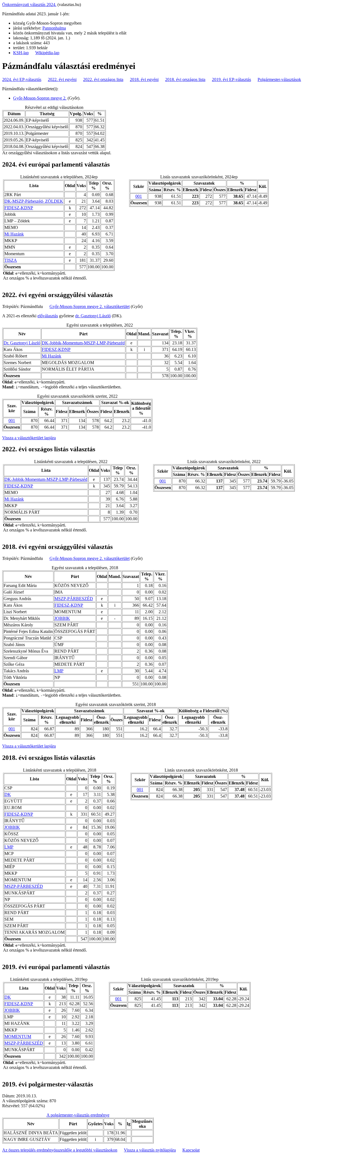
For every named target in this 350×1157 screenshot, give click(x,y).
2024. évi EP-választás (21, 79)
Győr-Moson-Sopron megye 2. (39, 98)
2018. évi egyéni (144, 79)
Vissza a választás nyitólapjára (150, 1150)
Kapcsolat (191, 1150)
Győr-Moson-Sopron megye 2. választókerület (89, 306)
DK (7, 794)
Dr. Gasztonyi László (22, 343)
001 (138, 196)
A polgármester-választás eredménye (77, 1115)
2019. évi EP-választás (231, 79)
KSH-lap (21, 52)
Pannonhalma (54, 28)
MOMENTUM (17, 1036)
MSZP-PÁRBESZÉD (73, 598)
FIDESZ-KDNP (18, 207)
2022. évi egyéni (62, 79)
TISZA (10, 260)
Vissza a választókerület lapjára (29, 437)
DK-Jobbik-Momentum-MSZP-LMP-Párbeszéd (83, 343)
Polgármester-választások (279, 79)
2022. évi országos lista (103, 79)
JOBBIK (62, 618)
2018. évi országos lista (185, 79)
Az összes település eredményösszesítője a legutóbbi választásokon (59, 1150)
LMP (58, 670)
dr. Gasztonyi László (93, 315)
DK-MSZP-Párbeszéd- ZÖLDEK (33, 201)
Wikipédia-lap (47, 52)
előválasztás (47, 315)
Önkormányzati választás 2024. (29, 4)
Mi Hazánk (14, 234)
